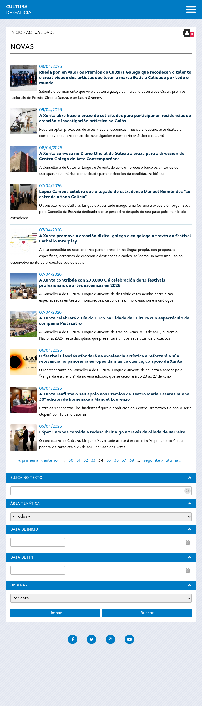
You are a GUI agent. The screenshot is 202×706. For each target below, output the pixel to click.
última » (173, 461)
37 (124, 461)
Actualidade (40, 33)
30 (71, 461)
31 (78, 461)
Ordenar (19, 585)
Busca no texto (26, 478)
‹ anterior (50, 461)
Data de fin (21, 557)
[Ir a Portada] (18, 11)
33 (93, 461)
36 (116, 461)
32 (86, 461)
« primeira (28, 461)
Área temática (25, 503)
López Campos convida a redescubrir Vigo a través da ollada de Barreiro (112, 432)
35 (109, 461)
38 (131, 461)
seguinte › (153, 461)
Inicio (16, 33)
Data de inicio (24, 529)
